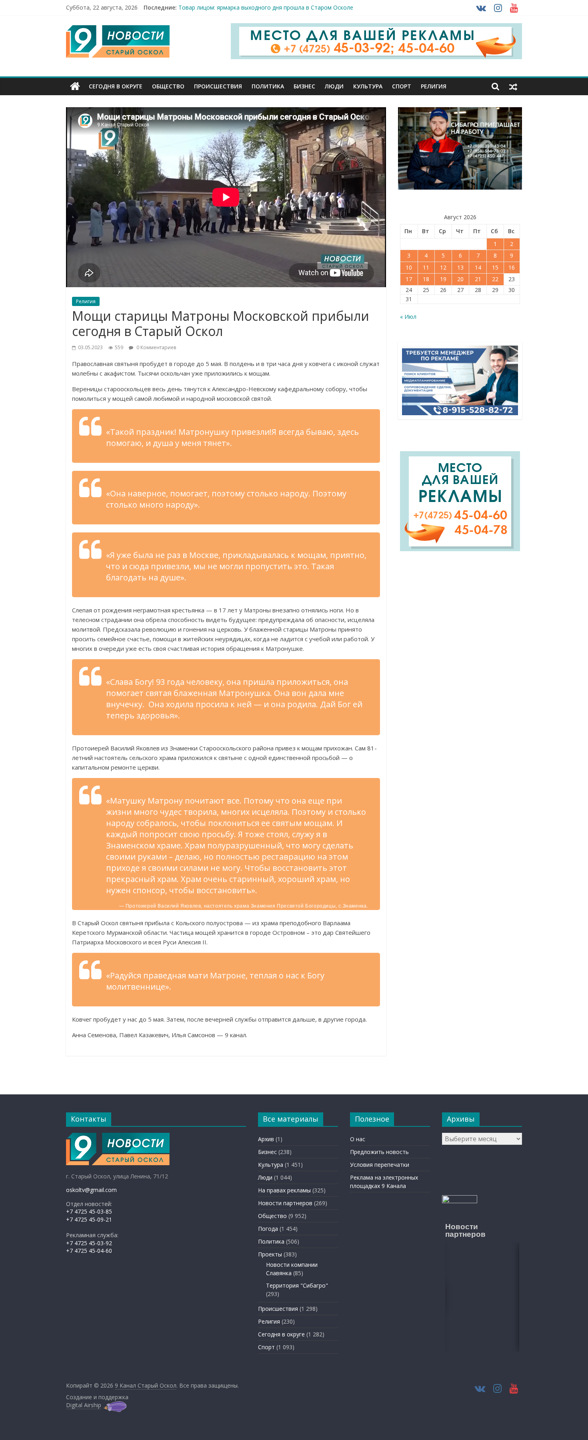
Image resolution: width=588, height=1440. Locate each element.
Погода (268, 1228)
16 (511, 267)
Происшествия (218, 86)
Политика (268, 86)
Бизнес (304, 86)
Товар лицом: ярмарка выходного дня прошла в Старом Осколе (265, 7)
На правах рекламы (284, 1190)
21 (478, 279)
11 (426, 267)
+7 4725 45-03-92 (89, 1243)
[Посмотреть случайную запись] (513, 86)
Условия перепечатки (379, 1164)
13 (460, 267)
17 (409, 279)
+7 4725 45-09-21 (89, 1219)
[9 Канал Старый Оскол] (75, 86)
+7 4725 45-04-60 (89, 1250)
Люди (334, 86)
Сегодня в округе (115, 86)
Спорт (401, 86)
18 (426, 279)
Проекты (270, 1254)
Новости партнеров (285, 1203)
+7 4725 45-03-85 (89, 1211)
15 (495, 267)
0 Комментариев (155, 347)
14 (478, 267)
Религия (433, 86)
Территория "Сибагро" (297, 1285)
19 (443, 279)
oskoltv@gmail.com (91, 1190)
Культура (367, 86)
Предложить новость (379, 1152)
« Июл (408, 316)
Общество (168, 86)
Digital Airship (83, 1405)
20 (460, 279)
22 (495, 279)
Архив (266, 1139)
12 (443, 267)
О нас (357, 1139)
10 (409, 267)
